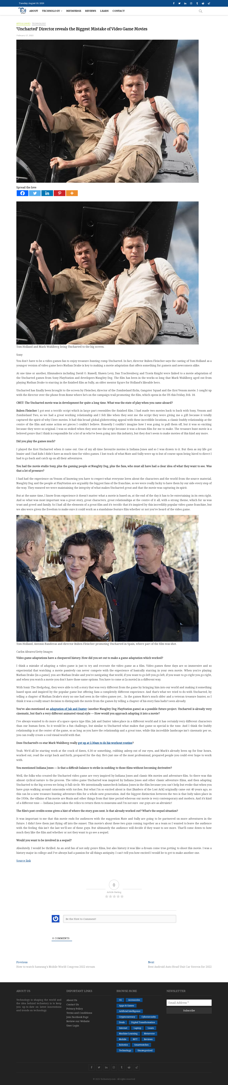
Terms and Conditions (79, 1012)
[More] (72, 193)
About (33, 10)
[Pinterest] (59, 193)
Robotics (123, 1044)
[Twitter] (35, 193)
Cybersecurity (149, 1016)
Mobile (122, 1039)
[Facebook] (22, 193)
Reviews (90, 10)
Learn (104, 10)
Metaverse (73, 10)
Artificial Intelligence (129, 1011)
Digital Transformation (143, 1022)
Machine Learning (128, 1033)
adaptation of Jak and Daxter (68, 709)
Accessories (134, 999)
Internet (123, 1027)
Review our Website (78, 1021)
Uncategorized (145, 1050)
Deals (122, 1022)
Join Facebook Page (77, 1017)
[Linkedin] (47, 193)
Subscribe (189, 1010)
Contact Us (72, 1004)
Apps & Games (23, 23)
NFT (135, 1039)
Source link (23, 860)
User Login (72, 1025)
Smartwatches (141, 1044)
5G (120, 999)
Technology (51, 10)
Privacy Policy (74, 1008)
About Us (71, 1000)
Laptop (137, 1027)
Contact (118, 10)
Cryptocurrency (127, 1016)
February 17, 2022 (25, 35)
